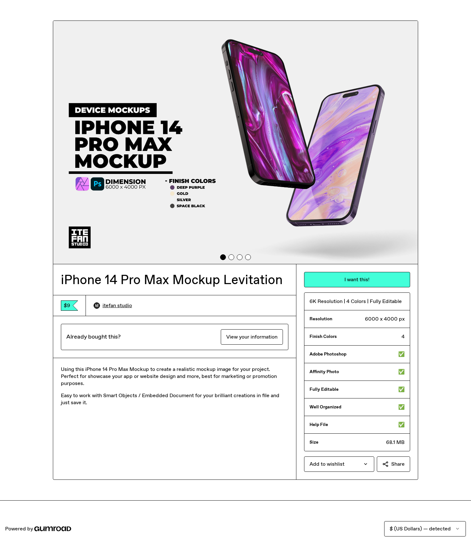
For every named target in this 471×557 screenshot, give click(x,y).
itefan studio (117, 305)
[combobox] (339, 464)
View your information (251, 337)
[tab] (223, 257)
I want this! (356, 279)
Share (398, 464)
